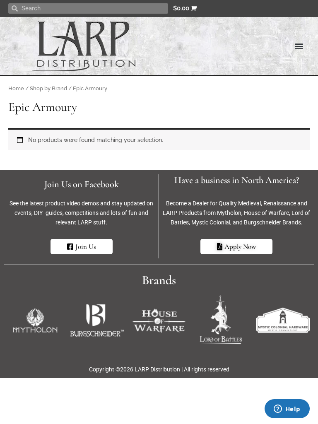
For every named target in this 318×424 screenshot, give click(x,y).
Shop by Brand (48, 88)
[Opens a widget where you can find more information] (287, 409)
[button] (299, 46)
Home (16, 88)
